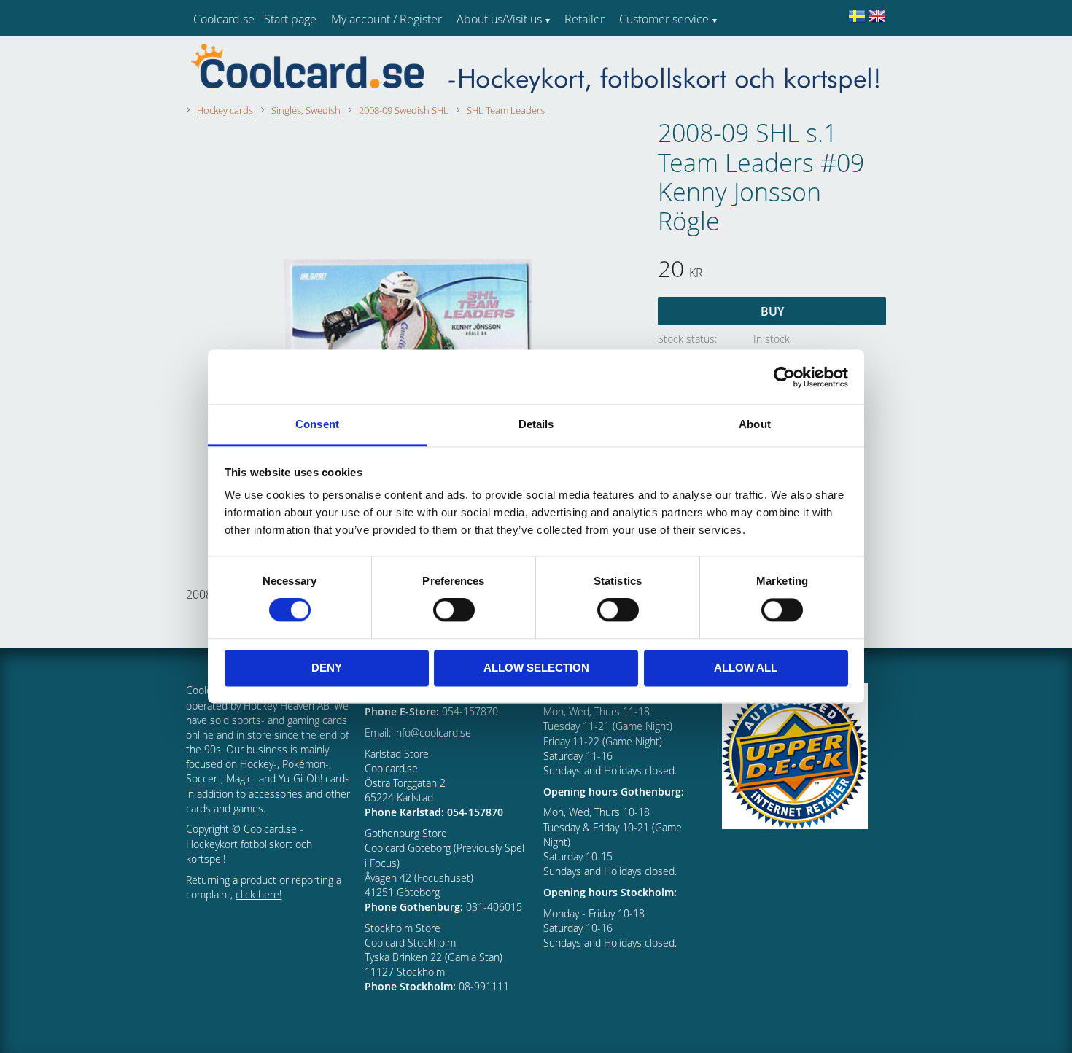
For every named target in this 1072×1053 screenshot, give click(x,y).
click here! (258, 894)
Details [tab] (536, 424)
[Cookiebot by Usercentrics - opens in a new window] (784, 377)
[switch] (454, 610)
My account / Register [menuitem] (386, 19)
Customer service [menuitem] (664, 19)
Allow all (745, 667)
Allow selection (536, 667)
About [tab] (755, 424)
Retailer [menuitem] (584, 19)
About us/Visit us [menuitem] (499, 19)
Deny (326, 667)
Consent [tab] (317, 424)
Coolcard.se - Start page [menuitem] (254, 19)
